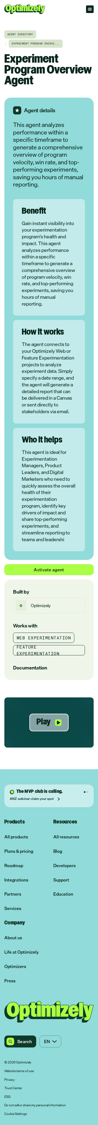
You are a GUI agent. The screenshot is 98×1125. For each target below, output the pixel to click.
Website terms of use (19, 1071)
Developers (64, 865)
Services (12, 908)
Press (10, 981)
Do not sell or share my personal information (35, 1105)
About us (13, 938)
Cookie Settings (15, 1114)
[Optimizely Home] (24, 9)
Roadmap (13, 865)
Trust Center (13, 1088)
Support (61, 880)
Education (63, 894)
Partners (12, 894)
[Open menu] (90, 9)
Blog (57, 851)
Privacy (9, 1080)
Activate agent (49, 569)
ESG (7, 1097)
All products (16, 837)
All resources (66, 837)
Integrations (16, 880)
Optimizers (15, 966)
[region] (49, 722)
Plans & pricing (18, 851)
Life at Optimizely (21, 952)
